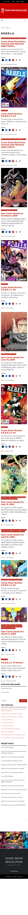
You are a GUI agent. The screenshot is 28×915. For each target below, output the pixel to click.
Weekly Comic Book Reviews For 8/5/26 (12, 785)
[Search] (25, 20)
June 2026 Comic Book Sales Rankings (11, 713)
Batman (4, 625)
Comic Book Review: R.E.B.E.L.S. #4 (11, 431)
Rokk (4, 64)
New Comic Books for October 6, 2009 (12, 214)
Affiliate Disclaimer (6, 688)
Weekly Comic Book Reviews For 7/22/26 (12, 801)
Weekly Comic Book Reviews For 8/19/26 (12, 716)
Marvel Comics (13, 210)
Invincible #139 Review (7, 719)
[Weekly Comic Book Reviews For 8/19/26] (14, 840)
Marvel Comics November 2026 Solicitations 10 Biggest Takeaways (13, 752)
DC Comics (4, 110)
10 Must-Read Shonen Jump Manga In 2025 (13, 734)
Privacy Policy (5, 692)
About (17, 1)
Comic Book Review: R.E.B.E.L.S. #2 (11, 584)
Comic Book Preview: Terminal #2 (10, 793)
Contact (22, 1)
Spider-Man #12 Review (7, 731)
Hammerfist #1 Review (7, 722)
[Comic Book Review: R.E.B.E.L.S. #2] (14, 568)
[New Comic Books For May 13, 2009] (14, 474)
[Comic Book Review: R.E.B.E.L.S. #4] (14, 404)
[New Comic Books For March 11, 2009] (14, 614)
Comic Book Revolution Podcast (10, 38)
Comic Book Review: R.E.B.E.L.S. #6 (11, 288)
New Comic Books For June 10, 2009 (12, 358)
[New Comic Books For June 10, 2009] (14, 331)
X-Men (22, 531)
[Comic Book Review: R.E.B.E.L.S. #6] (14, 260)
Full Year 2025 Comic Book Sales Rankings (12, 737)
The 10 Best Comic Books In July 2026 (11, 797)
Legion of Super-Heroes (15, 579)
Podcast (23, 38)
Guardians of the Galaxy (8, 626)
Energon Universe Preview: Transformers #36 (14, 764)
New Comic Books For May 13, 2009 (12, 503)
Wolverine (14, 498)
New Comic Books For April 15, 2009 (12, 535)
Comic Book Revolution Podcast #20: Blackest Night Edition (13, 144)
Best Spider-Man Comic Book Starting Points (14, 789)
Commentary (5, 354)
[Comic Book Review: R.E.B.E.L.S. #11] (14, 87)
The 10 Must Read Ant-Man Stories (10, 728)
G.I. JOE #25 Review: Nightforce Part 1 (11, 760)
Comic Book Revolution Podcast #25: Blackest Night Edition (13, 43)
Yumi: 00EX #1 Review (7, 776)
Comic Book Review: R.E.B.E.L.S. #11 (11, 115)
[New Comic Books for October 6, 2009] (14, 187)
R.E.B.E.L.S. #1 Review (12, 662)
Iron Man (19, 626)
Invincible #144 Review (7, 725)
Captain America (6, 529)
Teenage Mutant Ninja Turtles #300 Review (13, 805)
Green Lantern (21, 497)
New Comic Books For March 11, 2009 (12, 632)
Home (13, 1)
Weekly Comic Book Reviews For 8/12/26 (12, 768)
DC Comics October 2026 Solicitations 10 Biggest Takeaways (12, 781)
